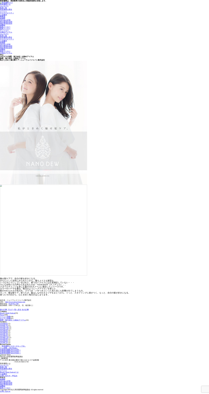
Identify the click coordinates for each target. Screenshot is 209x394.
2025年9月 (4, 330)
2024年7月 (4, 343)
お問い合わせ (5, 391)
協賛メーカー (5, 27)
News (2, 315)
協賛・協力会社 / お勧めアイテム (13, 320)
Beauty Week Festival (7, 313)
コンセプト (4, 6)
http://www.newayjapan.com (15, 302)
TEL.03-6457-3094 (6, 362)
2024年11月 (4, 337)
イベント (3, 11)
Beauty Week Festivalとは (9, 372)
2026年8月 (4, 323)
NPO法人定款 (5, 20)
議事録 (2, 25)
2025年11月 (4, 329)
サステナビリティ (7, 39)
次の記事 (25, 310)
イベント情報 (5, 316)
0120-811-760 (14, 304)
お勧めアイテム (6, 53)
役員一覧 (3, 8)
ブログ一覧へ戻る (14, 310)
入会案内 (3, 41)
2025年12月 (4, 327)
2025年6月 (4, 336)
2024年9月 (4, 339)
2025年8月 (4, 332)
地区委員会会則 (6, 23)
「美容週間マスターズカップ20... (13, 346)
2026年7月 (4, 325)
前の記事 (3, 310)
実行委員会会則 (6, 22)
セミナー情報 (5, 318)
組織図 (2, 18)
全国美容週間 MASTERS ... (10, 350)
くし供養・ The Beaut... (9, 348)
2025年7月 (4, 334)
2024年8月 (4, 341)
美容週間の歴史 (6, 9)
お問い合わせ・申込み (8, 376)
